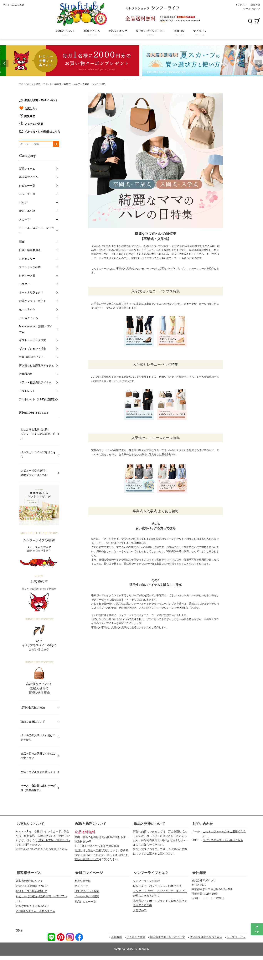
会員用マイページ (89, 873)
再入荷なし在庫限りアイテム (36, 365)
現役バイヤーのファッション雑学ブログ (157, 886)
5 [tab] (133, 80)
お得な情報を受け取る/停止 (32, 906)
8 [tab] (141, 80)
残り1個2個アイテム (31, 357)
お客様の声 (26, 374)
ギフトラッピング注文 (32, 340)
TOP (20, 84)
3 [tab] (128, 80)
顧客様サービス (29, 873)
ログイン (242, 4)
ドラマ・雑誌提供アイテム (35, 382)
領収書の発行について (29, 880)
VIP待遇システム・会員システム (35, 911)
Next (258, 63)
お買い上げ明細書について (32, 886)
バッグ (23, 202)
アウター (24, 284)
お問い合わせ (202, 824)
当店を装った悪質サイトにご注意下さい (38, 755)
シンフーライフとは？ (151, 873)
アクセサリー (27, 258)
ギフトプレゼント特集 (32, 348)
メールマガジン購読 (87, 896)
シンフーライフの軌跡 (146, 880)
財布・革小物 (27, 210)
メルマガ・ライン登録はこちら (38, 454)
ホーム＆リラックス (31, 292)
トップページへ (236, 937)
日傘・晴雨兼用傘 (30, 250)
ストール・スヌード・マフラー (36, 230)
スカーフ (24, 219)
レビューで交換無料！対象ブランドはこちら (34, 472)
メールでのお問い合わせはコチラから (38, 737)
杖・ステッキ (27, 309)
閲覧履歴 (29, 116)
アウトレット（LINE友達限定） (38, 399)
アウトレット (27, 390)
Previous (4, 63)
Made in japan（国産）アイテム (36, 329)
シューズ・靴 (27, 194)
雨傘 (21, 241)
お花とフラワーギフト (32, 300)
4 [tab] (130, 80)
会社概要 (199, 873)
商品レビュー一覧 (85, 901)
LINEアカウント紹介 (87, 891)
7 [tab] (138, 80)
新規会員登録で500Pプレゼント (41, 100)
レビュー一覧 (27, 185)
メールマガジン (252, 8)
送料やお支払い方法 (33, 707)
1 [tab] (122, 80)
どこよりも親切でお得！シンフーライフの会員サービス (38, 434)
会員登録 (255, 4)
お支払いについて (30, 824)
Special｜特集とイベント (39, 84)
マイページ (81, 886)
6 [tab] (136, 80)
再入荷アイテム (28, 177)
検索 (250, 21)
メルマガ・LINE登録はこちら (42, 131)
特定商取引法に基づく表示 (206, 937)
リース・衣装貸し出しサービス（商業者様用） (38, 788)
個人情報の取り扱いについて (167, 937)
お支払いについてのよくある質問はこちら (41, 849)
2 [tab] (125, 80)
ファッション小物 (30, 267)
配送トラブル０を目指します (38, 771)
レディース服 (27, 275)
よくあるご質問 (33, 123)
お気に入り (31, 108)
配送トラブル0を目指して (31, 891)
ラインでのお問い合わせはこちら (223, 840)
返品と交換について (33, 721)
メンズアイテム (28, 317)
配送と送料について (90, 824)
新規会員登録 (83, 880)
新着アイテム (27, 168)
